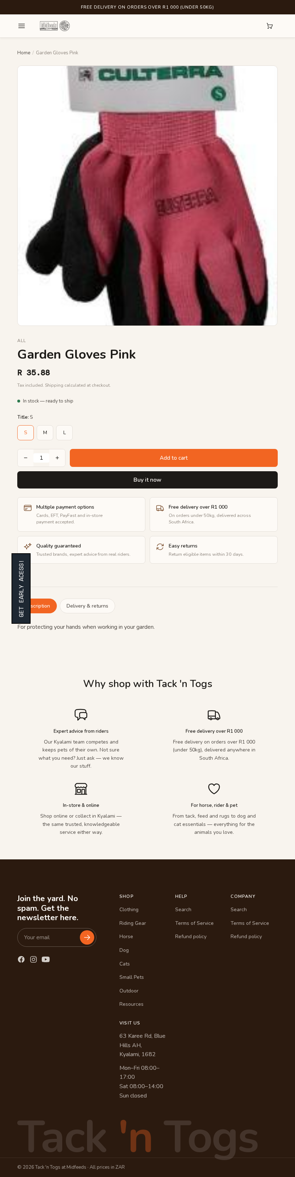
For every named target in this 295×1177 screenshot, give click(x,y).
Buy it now (147, 480)
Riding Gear (132, 923)
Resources (131, 1004)
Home (23, 53)
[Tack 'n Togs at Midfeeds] (54, 26)
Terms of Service (194, 923)
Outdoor (129, 990)
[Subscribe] (87, 937)
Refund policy (190, 936)
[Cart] (270, 26)
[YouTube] (46, 959)
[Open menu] (22, 26)
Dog (124, 950)
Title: (25, 417)
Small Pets (131, 977)
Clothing (129, 909)
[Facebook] (21, 959)
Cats (124, 963)
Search (183, 909)
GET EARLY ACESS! (21, 588)
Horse (126, 936)
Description (37, 606)
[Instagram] (33, 959)
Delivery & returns (87, 606)
